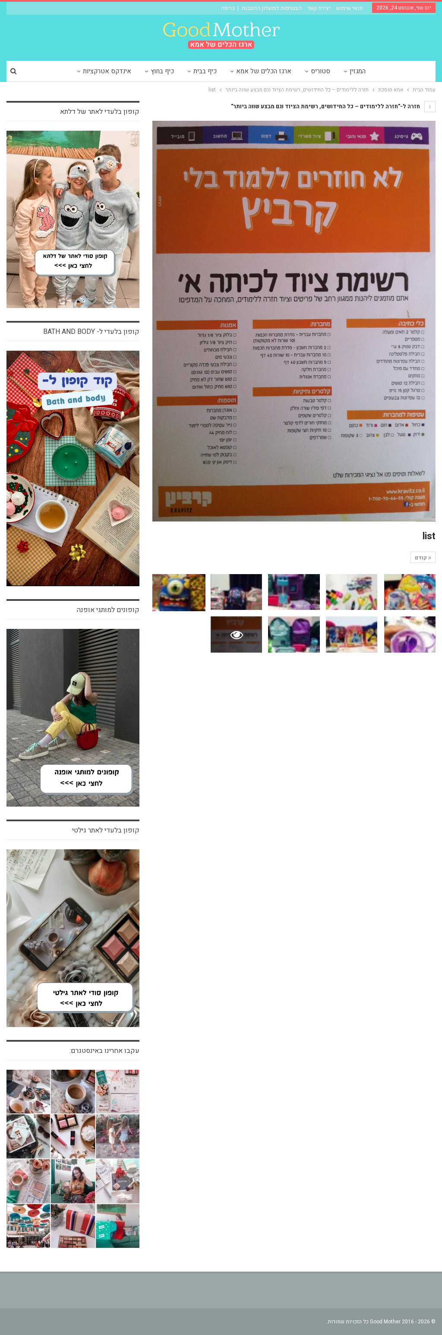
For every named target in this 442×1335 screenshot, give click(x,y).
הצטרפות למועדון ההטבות (272, 8)
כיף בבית (205, 71)
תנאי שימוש (349, 8)
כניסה (228, 8)
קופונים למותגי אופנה (108, 610)
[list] (410, 592)
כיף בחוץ (162, 71)
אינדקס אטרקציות (107, 71)
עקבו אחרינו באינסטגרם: (104, 1051)
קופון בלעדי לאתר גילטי (105, 830)
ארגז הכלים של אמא (263, 71)
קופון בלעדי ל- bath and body (91, 332)
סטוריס (320, 71)
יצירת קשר (319, 8)
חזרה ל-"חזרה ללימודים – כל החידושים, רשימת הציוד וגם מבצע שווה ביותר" (326, 106)
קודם (421, 558)
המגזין (358, 71)
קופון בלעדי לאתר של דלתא (99, 112)
